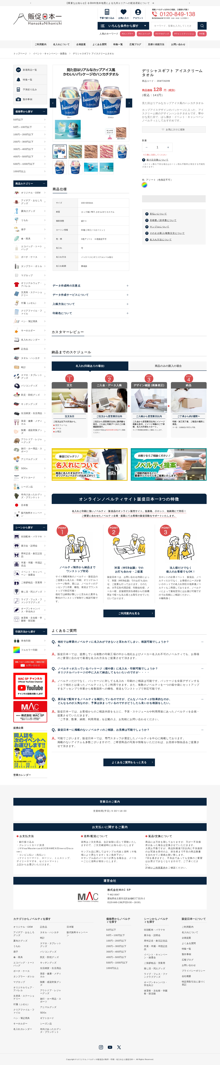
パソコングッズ (48, 951)
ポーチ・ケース (21, 971)
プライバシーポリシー (193, 970)
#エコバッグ (144, 34)
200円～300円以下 (116, 946)
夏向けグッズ (20, 940)
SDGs (43, 1012)
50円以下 (111, 929)
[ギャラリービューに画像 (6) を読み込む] (60, 167)
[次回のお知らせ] (189, 3)
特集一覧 (186, 948)
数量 (144, 140)
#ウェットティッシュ (184, 34)
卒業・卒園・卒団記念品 (155, 947)
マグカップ (19, 982)
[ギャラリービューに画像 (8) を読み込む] (91, 167)
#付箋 (202, 34)
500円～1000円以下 (117, 962)
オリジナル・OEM (23, 927)
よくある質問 (189, 943)
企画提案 (186, 938)
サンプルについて (159, 226)
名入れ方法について (161, 239)
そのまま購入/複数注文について (167, 233)
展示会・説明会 (152, 935)
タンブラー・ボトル (23, 976)
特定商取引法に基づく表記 (193, 983)
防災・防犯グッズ (49, 957)
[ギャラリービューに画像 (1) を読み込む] (60, 152)
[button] (174, 199)
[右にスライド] (129, 103)
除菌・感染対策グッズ (50, 983)
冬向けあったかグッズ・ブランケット (50, 1030)
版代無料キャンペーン (77, 934)
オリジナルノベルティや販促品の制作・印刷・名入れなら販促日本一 (106, 1059)
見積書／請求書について (163, 220)
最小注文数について (157, 159)
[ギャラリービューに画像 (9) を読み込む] (107, 167)
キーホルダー (20, 1023)
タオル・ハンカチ (49, 932)
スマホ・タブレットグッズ (50, 944)
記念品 (43, 927)
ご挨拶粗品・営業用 (154, 963)
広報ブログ (188, 959)
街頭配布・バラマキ (154, 929)
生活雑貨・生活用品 (50, 968)
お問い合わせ (189, 965)
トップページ (20, 53)
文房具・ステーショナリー (23, 997)
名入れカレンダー (22, 1029)
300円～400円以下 (116, 951)
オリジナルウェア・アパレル (23, 989)
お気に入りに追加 (175, 129)
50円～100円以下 (115, 935)
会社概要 (186, 976)
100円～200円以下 (116, 940)
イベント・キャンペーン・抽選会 (50, 53)
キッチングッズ (48, 962)
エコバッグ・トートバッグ (23, 964)
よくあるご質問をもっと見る (129, 762)
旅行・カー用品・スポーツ (50, 1000)
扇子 (15, 951)
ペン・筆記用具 (21, 1018)
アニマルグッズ (48, 1007)
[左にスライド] (53, 103)
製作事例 (186, 954)
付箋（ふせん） (21, 1004)
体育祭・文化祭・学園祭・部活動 (155, 992)
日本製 (70, 927)
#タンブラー (127, 34)
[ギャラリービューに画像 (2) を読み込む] (75, 152)
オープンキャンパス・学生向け (155, 983)
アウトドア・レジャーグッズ (50, 992)
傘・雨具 (18, 957)
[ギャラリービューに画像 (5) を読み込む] (122, 152)
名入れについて (190, 932)
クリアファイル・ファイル (23, 1011)
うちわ (16, 946)
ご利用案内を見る (129, 613)
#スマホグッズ (162, 34)
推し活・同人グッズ (154, 968)
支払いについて (158, 213)
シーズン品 (46, 1023)
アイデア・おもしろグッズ (23, 934)
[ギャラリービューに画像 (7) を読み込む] (75, 167)
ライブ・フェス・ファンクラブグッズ (155, 975)
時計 (42, 938)
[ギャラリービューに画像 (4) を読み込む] (107, 152)
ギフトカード (47, 1018)
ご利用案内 (159, 867)
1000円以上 (112, 968)
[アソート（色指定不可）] (144, 184)
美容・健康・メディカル (50, 975)
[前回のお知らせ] (30, 3)
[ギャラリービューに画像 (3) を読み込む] (91, 152)
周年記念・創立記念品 (155, 940)
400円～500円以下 (116, 957)
